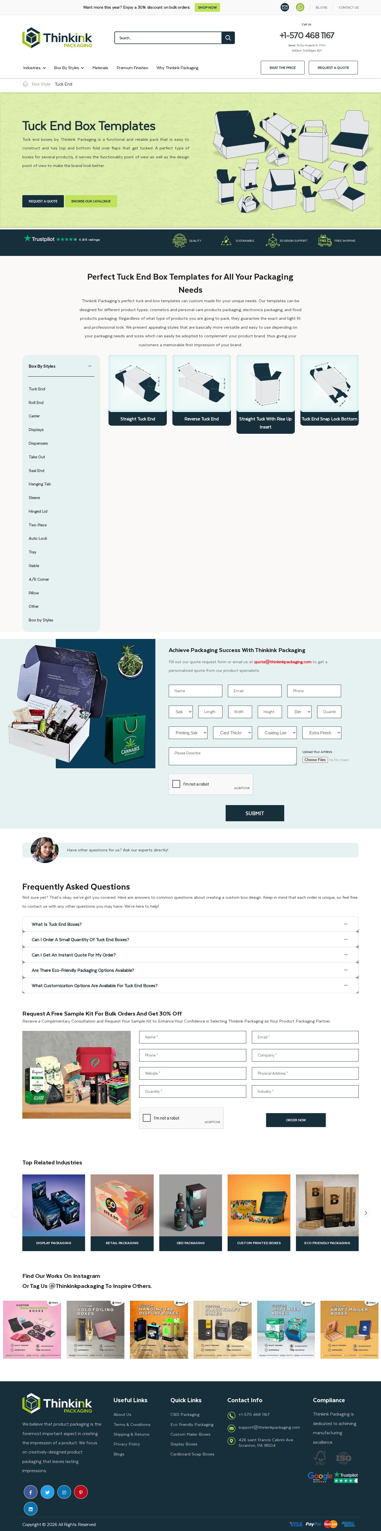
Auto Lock (38, 538)
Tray (32, 552)
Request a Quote (333, 67)
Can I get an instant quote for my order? (74, 954)
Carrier (34, 416)
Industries (32, 67)
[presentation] (15, 1213)
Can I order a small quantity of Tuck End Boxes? (80, 939)
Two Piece (38, 525)
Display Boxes (183, 1443)
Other (33, 606)
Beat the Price (283, 67)
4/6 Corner (39, 579)
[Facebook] (31, 1492)
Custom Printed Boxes (259, 1243)
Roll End (36, 403)
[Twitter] (47, 1492)
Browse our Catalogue (91, 201)
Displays (36, 430)
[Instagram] (64, 1492)
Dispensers (38, 443)
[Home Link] (25, 83)
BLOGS (321, 7)
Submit (255, 813)
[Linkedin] (31, 1509)
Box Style (41, 83)
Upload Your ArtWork (317, 751)
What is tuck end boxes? (57, 923)
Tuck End (37, 389)
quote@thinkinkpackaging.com (283, 661)
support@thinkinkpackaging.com (269, 1427)
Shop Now (207, 7)
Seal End (36, 471)
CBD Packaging (191, 1243)
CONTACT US (349, 7)
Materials (100, 67)
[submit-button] (228, 38)
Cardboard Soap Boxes (192, 1453)
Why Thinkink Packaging (177, 67)
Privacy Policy (127, 1443)
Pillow (34, 593)
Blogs (119, 1453)
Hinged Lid (38, 511)
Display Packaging (53, 1243)
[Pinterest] (81, 1492)
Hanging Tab (40, 484)
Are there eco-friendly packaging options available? (83, 969)
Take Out (37, 457)
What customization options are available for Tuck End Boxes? (95, 985)
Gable (34, 566)
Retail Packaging (122, 1243)
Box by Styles (66, 67)
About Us (122, 1414)
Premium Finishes (132, 67)
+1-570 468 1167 (254, 1414)
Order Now (296, 1120)
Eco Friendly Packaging (327, 1243)
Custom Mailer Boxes (190, 1434)
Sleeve (34, 498)
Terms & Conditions (132, 1424)
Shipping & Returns (131, 1434)
